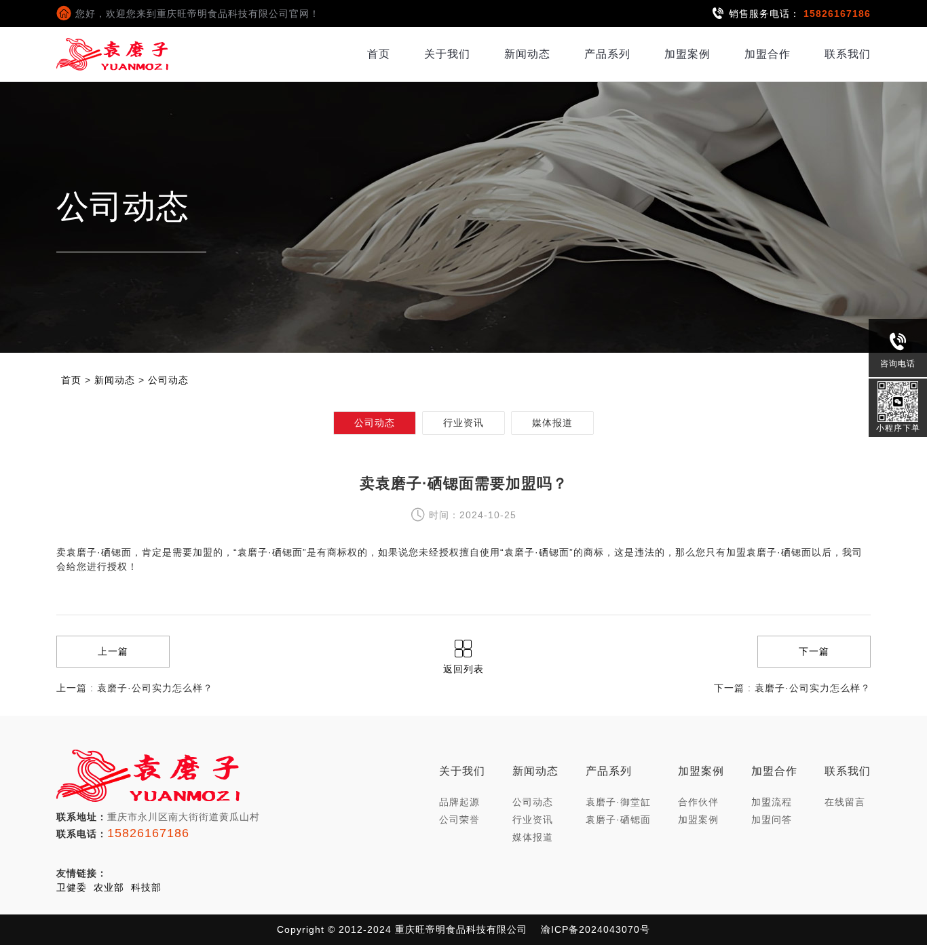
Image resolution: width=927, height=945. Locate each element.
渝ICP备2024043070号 (595, 929)
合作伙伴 (698, 801)
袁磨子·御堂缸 (618, 801)
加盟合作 (767, 54)
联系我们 (848, 54)
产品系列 (607, 54)
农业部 (109, 887)
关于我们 (447, 54)
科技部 (146, 887)
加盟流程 (771, 801)
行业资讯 (463, 422)
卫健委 (71, 887)
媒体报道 (552, 422)
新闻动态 (527, 54)
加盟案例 (687, 54)
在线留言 (845, 801)
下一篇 (814, 651)
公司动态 (168, 379)
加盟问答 (771, 819)
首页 (378, 54)
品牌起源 (459, 801)
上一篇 (113, 651)
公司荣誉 (459, 819)
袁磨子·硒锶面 (618, 819)
